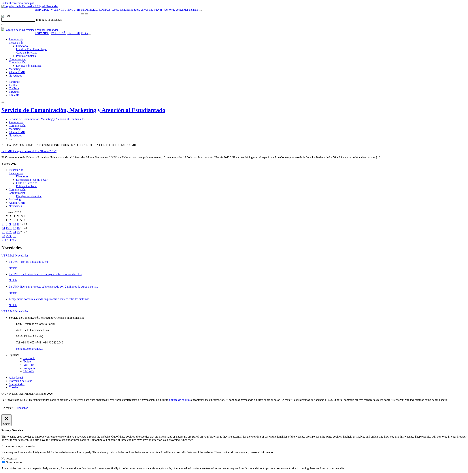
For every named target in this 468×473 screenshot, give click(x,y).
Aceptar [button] (7, 407)
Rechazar (22, 407)
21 (3, 232)
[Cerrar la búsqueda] (2, 27)
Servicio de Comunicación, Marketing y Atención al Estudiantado (83, 110)
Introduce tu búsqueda (49, 19)
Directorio (22, 46)
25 (18, 232)
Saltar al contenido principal (17, 3)
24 (14, 232)
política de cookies (179, 399)
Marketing (15, 69)
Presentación (16, 39)
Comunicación (17, 59)
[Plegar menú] (89, 34)
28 (3, 236)
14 (3, 228)
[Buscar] (2, 24)
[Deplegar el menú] (10, 139)
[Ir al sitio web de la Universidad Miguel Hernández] (29, 6)
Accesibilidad (16, 384)
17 (14, 228)
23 (10, 232)
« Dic (4, 240)
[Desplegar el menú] (86, 13)
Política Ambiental (26, 55)
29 (7, 236)
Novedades (15, 75)
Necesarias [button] (8, 446)
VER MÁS (14, 255)
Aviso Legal (16, 377)
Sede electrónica (95, 9)
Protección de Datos (20, 380)
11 (18, 224)
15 (7, 228)
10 (14, 224)
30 (10, 236)
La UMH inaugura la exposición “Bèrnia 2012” (28, 151)
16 (10, 228)
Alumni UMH (17, 72)
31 (14, 236)
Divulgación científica (28, 65)
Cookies (13, 387)
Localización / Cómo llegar (31, 49)
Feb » (13, 240)
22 (7, 232)
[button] (16, 42)
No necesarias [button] (9, 458)
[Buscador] (200, 10)
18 (18, 228)
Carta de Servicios (26, 52)
